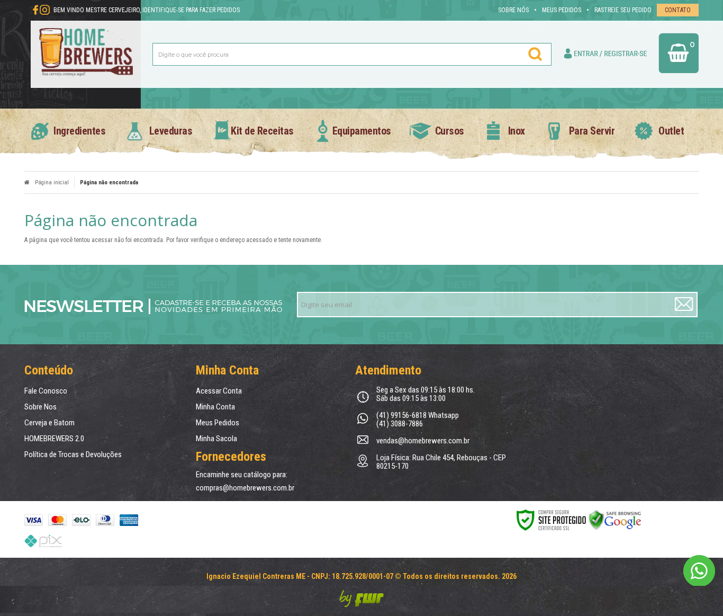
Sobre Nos (40, 407)
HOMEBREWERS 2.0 (54, 438)
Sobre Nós (513, 10)
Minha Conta (215, 407)
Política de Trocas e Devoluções (73, 454)
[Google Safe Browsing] (615, 519)
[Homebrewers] (86, 54)
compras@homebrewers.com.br (245, 488)
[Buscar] (535, 54)
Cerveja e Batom (49, 422)
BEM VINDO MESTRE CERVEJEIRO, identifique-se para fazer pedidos (146, 10)
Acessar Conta (219, 391)
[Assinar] (684, 305)
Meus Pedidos (561, 10)
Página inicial (52, 182)
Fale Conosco (45, 391)
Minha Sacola (216, 438)
